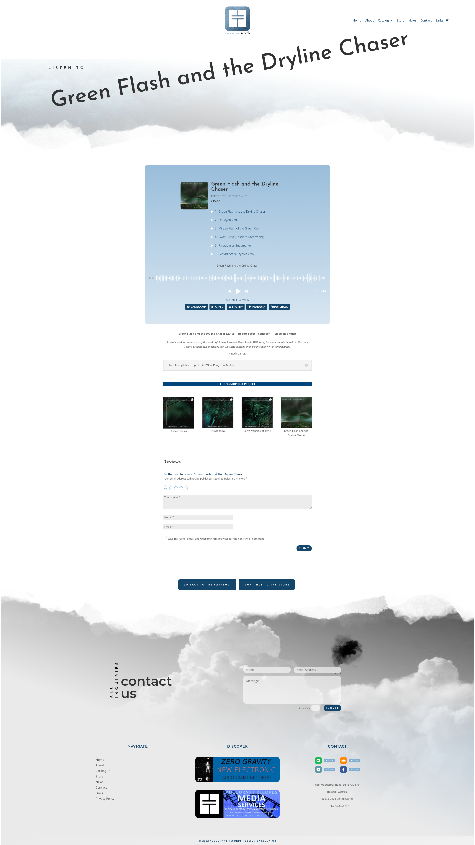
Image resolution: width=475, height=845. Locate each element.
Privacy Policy (105, 799)
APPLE (219, 307)
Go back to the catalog (207, 584)
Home (357, 20)
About (369, 20)
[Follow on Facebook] (343, 769)
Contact (426, 20)
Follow (329, 760)
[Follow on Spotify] (318, 760)
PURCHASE (281, 307)
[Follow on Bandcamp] (318, 769)
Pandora (258, 307)
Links (439, 20)
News (412, 20)
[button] (228, 291)
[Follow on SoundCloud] (343, 760)
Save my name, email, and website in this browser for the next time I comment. (216, 538)
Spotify (237, 307)
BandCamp (198, 307)
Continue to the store (267, 584)
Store (400, 20)
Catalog (383, 20)
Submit (304, 548)
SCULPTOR (268, 840)
